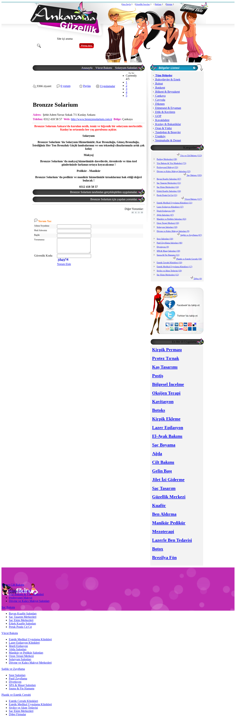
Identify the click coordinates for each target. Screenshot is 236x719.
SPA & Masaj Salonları (22, 685)
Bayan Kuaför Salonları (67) (169, 179)
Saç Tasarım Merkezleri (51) (169, 183)
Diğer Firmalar (17, 714)
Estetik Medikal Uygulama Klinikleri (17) (174, 266)
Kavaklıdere (162, 120)
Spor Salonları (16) (165, 239)
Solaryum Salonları (20, 659)
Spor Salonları (17, 675)
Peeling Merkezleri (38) (167, 159)
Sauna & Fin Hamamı (21, 688)
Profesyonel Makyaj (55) (167, 167)
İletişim (169, 4)
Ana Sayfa (126, 4)
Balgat (159, 83)
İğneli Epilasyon (18, 646)
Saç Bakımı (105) (194, 175)
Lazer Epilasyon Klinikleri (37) (170, 207)
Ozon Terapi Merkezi (21, 656)
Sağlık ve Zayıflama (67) (191, 235)
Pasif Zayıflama (18, 678)
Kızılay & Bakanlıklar (168, 124)
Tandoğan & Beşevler (168, 132)
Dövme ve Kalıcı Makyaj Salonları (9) (173, 231)
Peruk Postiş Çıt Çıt (20, 626)
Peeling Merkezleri (20, 591)
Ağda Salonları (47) (165, 215)
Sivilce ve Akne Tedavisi (23, 707)
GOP (158, 116)
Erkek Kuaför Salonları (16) (169, 191)
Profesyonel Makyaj (20, 597)
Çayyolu (160, 99)
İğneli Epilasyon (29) (166, 211)
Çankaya (160, 95)
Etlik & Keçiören (165, 112)
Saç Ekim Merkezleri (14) (168, 187)
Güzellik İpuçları (143, 4)
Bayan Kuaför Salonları (23, 613)
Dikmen (160, 103)
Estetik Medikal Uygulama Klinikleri (30, 639)
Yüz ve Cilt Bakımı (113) (191, 155)
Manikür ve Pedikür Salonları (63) (171, 219)
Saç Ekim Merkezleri (21, 620)
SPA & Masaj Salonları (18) (168, 251)
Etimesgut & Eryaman (168, 107)
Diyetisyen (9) (163, 247)
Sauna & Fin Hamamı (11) (168, 255)
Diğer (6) (197, 278)
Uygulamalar (107, 86)
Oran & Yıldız (163, 128)
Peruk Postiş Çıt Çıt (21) (167, 195)
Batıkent (160, 87)
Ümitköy (160, 136)
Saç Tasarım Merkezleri (22, 616)
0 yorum (65, 85)
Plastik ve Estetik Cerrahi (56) (189, 259)
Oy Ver (131, 73)
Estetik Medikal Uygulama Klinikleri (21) (174, 203)
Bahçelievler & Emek (167, 79)
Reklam (158, 4)
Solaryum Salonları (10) (167, 227)
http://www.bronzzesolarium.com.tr (91, 119)
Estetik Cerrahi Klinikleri (23, 701)
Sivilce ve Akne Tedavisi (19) (169, 271)
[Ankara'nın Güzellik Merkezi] (64, 32)
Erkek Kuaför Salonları (22, 623)
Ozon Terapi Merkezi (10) (168, 223)
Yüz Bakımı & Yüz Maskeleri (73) (171, 163)
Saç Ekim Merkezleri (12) (168, 275)
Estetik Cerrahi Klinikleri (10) (169, 262)
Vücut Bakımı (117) (193, 199)
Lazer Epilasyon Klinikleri (24, 642)
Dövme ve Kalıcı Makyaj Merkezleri (30, 662)
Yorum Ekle (64, 264)
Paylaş (87, 85)
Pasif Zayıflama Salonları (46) (169, 243)
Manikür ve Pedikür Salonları (26, 652)
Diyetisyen (15, 681)
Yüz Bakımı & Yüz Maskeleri (26, 594)
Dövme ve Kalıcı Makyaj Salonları (29, 601)
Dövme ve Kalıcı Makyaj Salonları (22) (173, 171)
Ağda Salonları (17, 649)
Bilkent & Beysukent (167, 91)
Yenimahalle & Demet (168, 140)
